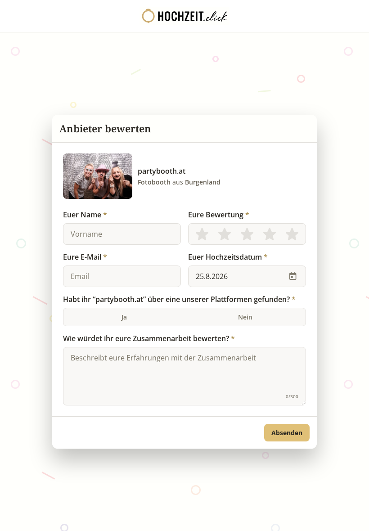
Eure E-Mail (85, 257)
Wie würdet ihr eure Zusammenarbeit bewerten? (149, 338)
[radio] (202, 234)
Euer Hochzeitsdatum (228, 257)
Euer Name (85, 215)
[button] (287, 432)
